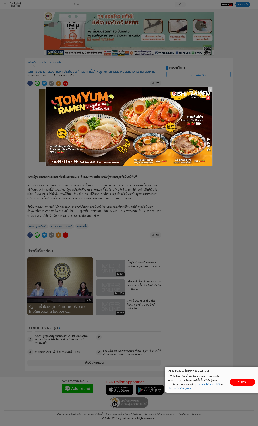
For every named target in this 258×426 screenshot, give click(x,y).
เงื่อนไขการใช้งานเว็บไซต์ (207, 384)
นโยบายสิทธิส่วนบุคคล (179, 388)
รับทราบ (242, 382)
